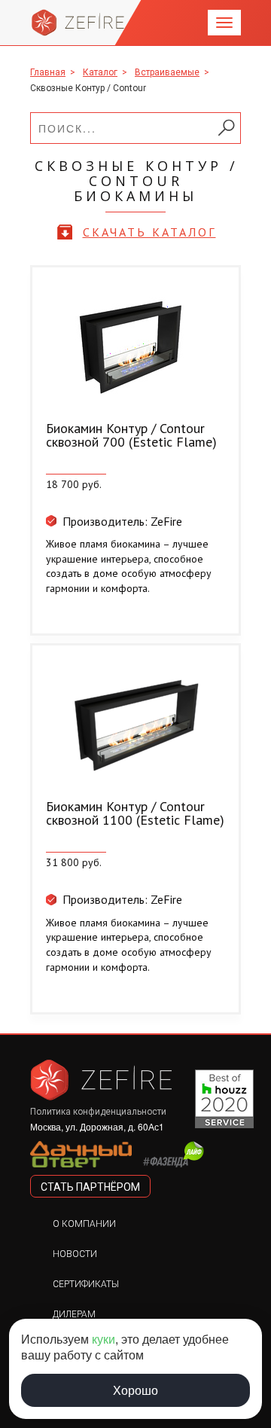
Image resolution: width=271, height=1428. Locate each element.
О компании (84, 1224)
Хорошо (135, 1390)
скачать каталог (149, 232)
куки (103, 1338)
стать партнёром (90, 1187)
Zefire (78, 22)
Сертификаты (86, 1284)
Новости (75, 1254)
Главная (47, 72)
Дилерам (74, 1314)
